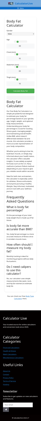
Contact (6, 374)
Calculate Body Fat (20, 91)
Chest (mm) (11, 52)
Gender (10, 30)
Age (8, 39)
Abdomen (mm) (13, 65)
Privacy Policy (8, 378)
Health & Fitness (9, 351)
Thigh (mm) (11, 77)
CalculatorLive (24, 3)
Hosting (6, 384)
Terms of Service (9, 381)
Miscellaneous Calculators (13, 357)
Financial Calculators (11, 347)
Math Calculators (9, 354)
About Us (6, 371)
